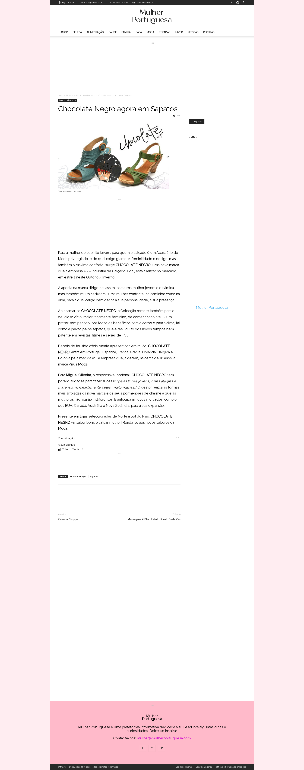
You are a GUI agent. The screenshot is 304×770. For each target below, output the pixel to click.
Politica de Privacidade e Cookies (230, 767)
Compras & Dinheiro (85, 95)
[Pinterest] (243, 2)
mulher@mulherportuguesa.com (164, 738)
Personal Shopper (68, 519)
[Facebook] (231, 2)
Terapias (164, 32)
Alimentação (95, 32)
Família (126, 32)
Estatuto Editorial (204, 767)
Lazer (179, 32)
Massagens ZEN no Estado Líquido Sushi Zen (154, 519)
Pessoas (193, 32)
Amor (64, 32)
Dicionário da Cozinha (118, 2)
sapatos (94, 476)
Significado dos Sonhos (142, 2)
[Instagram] (237, 2)
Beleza (77, 32)
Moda (150, 32)
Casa (138, 32)
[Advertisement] (152, 65)
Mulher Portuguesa (212, 307)
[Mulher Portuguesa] (152, 17)
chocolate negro (78, 476)
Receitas (208, 32)
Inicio (60, 95)
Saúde (113, 32)
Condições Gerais (184, 767)
